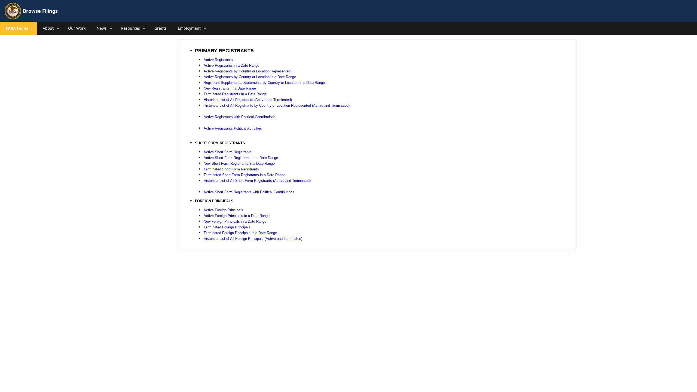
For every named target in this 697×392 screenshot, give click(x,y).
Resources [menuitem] (130, 28)
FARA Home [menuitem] (17, 28)
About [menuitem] (48, 28)
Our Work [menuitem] (76, 28)
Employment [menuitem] (189, 28)
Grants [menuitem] (160, 28)
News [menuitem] (102, 28)
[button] (32, 28)
